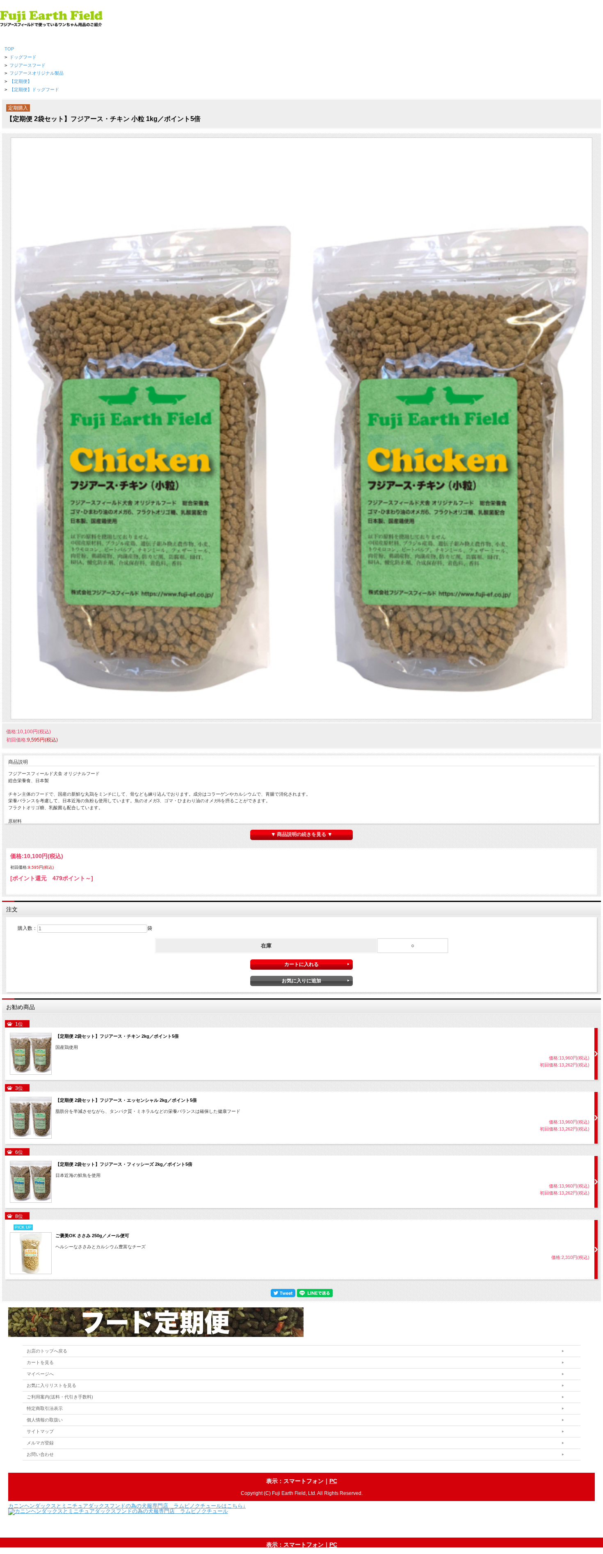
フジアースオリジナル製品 (36, 73)
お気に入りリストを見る (51, 1385)
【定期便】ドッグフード (34, 89)
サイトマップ (40, 1431)
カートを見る (40, 1362)
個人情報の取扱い (45, 1419)
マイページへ (40, 1373)
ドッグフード (23, 57)
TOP (9, 48)
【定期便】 (20, 81)
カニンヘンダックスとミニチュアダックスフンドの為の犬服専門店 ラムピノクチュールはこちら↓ (127, 1506)
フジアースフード (27, 65)
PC (333, 1481)
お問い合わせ (40, 1454)
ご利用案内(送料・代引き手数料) (60, 1396)
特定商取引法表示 (45, 1408)
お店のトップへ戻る (47, 1350)
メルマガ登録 (40, 1442)
